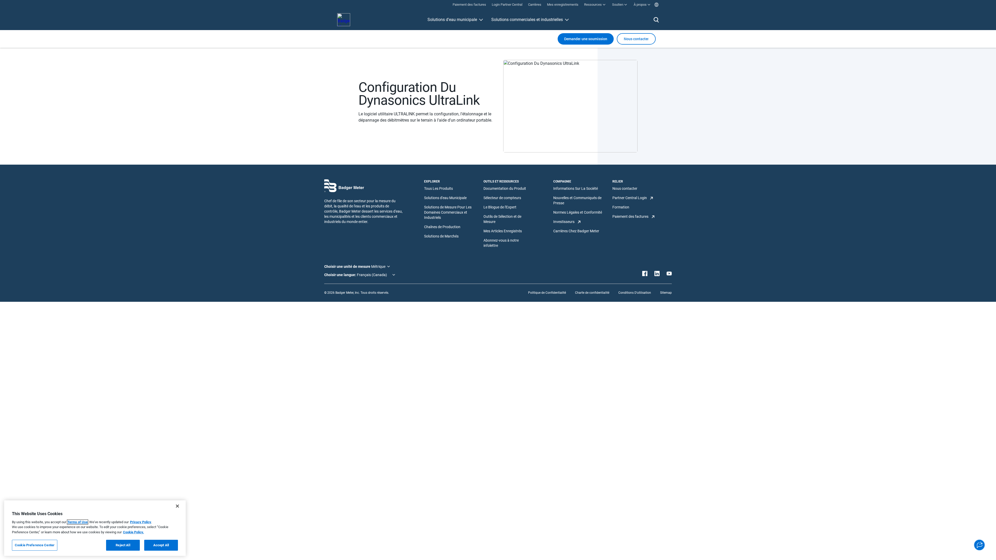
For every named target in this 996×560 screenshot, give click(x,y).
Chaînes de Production (442, 227)
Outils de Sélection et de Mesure (502, 219)
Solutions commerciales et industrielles (527, 19)
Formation (620, 207)
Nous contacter (624, 188)
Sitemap (666, 293)
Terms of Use (77, 522)
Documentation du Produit (504, 188)
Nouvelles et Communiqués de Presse (577, 200)
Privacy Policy (140, 522)
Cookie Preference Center (34, 545)
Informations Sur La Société (575, 188)
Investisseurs (564, 222)
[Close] (177, 506)
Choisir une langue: (340, 275)
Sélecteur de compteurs (502, 198)
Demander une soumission (585, 38)
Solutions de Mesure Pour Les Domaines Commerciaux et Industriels (448, 212)
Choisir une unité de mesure (347, 266)
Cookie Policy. (133, 532)
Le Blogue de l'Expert (499, 207)
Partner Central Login (629, 198)
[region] (95, 528)
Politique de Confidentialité (547, 293)
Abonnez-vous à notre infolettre (501, 243)
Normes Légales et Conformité (577, 212)
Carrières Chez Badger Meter (576, 231)
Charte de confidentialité (592, 293)
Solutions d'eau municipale (452, 19)
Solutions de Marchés (441, 236)
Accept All (161, 545)
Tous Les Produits (438, 188)
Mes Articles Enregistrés (502, 231)
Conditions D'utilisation (634, 293)
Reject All (123, 545)
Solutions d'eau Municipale (445, 198)
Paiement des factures (630, 216)
